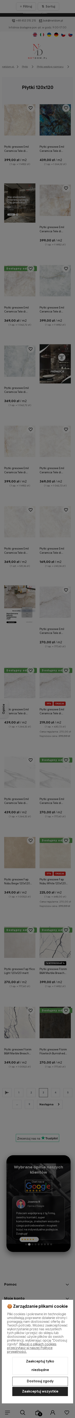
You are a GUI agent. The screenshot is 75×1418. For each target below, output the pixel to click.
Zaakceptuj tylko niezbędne (40, 1365)
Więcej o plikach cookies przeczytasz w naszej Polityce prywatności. (31, 1348)
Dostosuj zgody (40, 1381)
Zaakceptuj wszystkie (40, 1391)
